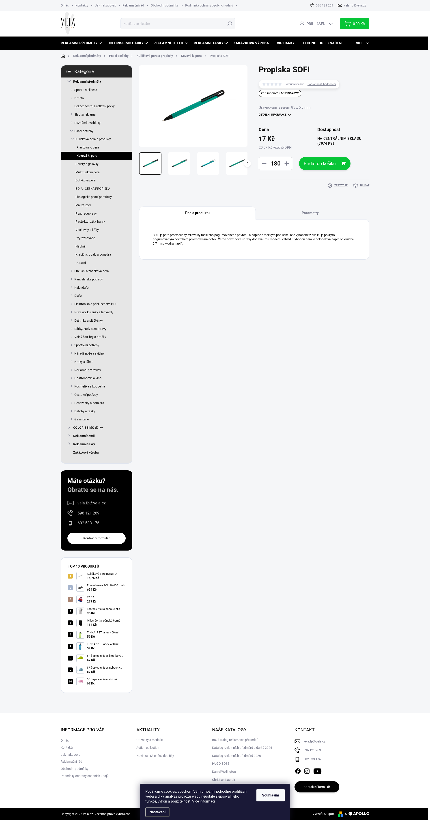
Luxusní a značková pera (91, 271)
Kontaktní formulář (96, 538)
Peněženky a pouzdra (89, 403)
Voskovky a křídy (87, 230)
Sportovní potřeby (86, 345)
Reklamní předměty (87, 81)
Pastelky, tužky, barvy (90, 221)
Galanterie (81, 419)
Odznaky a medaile (149, 740)
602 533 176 (88, 523)
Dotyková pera (85, 180)
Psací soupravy (86, 213)
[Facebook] (298, 770)
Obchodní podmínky (164, 5)
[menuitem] (82, 43)
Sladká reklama (85, 114)
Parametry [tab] (310, 213)
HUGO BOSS (220, 763)
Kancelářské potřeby (88, 279)
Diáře (78, 295)
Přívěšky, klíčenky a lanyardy (93, 312)
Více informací (203, 801)
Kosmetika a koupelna (89, 386)
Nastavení (157, 812)
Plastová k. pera (88, 147)
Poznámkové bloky (87, 123)
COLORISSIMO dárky (88, 427)
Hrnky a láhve (83, 362)
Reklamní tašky (84, 444)
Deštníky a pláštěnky (88, 320)
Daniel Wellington (224, 771)
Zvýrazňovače (85, 238)
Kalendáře (81, 287)
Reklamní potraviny (87, 370)
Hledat (229, 24)
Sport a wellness (85, 90)
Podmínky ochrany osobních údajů (209, 5)
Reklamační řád (133, 5)
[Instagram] (306, 770)
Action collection (147, 747)
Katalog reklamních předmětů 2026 (236, 756)
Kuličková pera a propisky (93, 139)
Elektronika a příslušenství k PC (95, 304)
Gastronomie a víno (87, 378)
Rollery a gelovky (87, 164)
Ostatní (80, 263)
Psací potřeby (83, 131)
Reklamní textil (84, 436)
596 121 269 (88, 513)
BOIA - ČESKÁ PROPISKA (92, 188)
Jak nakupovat (105, 5)
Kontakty (81, 5)
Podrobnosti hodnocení (321, 84)
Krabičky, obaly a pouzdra (93, 254)
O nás (65, 5)
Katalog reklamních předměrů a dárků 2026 (242, 747)
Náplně (80, 246)
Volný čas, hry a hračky (90, 337)
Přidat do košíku (320, 163)
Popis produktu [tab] (197, 213)
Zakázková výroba (86, 452)
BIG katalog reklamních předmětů (235, 740)
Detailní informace (272, 114)
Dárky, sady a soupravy (90, 329)
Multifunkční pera (87, 172)
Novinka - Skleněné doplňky (155, 756)
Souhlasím (270, 795)
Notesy (79, 98)
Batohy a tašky (84, 411)
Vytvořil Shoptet (324, 814)
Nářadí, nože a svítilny (89, 353)
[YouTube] (317, 770)
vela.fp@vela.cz (91, 503)
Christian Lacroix (224, 779)
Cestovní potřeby (86, 394)
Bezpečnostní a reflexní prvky (94, 106)
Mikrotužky (83, 205)
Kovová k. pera (87, 155)
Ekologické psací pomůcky (93, 197)
